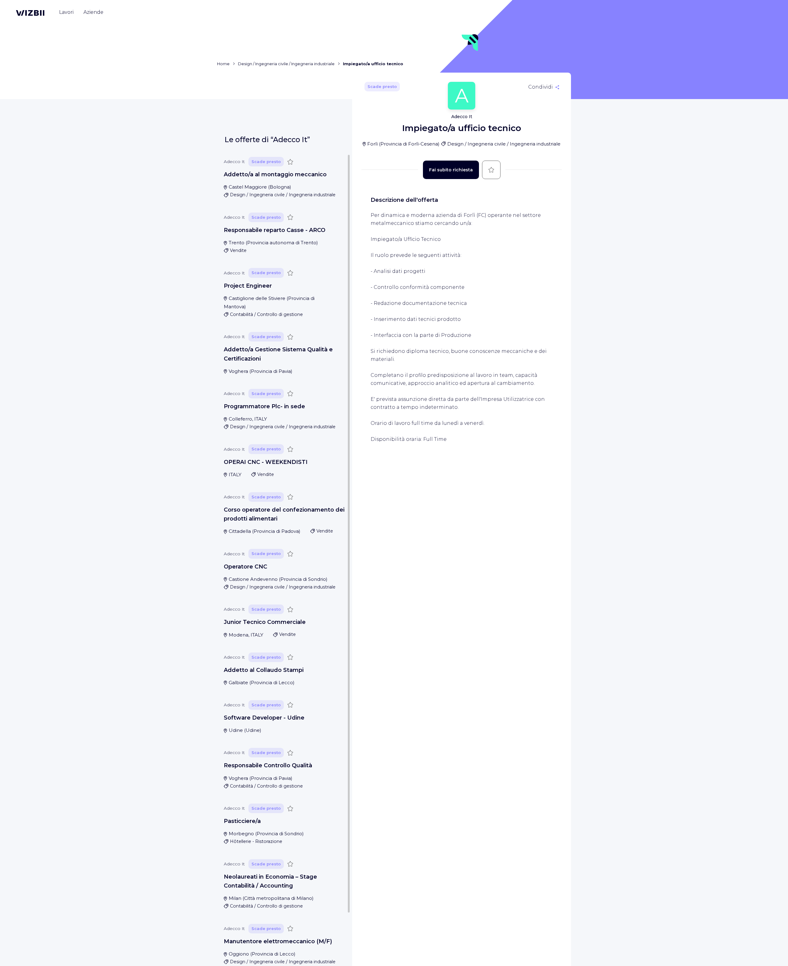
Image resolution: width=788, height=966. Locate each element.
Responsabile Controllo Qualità (268, 765)
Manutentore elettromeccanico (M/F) (278, 941)
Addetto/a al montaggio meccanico (275, 174)
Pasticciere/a (242, 821)
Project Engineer (248, 285)
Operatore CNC (245, 566)
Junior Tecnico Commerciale (265, 622)
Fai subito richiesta (451, 170)
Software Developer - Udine (264, 717)
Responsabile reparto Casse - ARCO (274, 230)
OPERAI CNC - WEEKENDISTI (266, 462)
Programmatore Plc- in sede (264, 406)
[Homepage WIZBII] (30, 12)
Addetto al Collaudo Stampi (264, 670)
